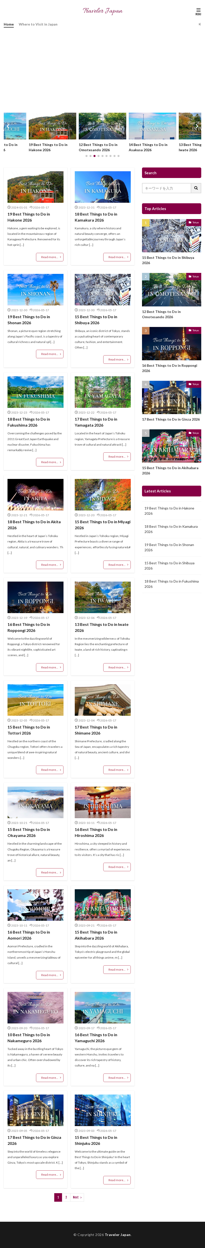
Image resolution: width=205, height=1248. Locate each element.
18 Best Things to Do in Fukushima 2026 (29, 422)
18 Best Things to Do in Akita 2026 (34, 524)
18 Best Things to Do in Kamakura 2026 (96, 217)
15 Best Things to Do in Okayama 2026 (29, 832)
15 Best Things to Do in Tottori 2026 (29, 730)
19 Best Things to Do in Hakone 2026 (29, 217)
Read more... (49, 257)
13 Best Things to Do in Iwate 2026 (148, 147)
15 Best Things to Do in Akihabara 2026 (96, 935)
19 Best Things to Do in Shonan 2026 (29, 319)
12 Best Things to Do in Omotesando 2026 (48, 147)
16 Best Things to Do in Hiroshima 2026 (96, 832)
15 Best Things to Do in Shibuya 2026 (96, 319)
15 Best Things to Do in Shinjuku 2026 (96, 1140)
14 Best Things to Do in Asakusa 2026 (98, 147)
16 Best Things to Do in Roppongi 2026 (29, 627)
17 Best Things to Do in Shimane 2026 (96, 730)
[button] (9, 126)
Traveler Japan (118, 1234)
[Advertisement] (102, 68)
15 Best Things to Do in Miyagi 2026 (102, 524)
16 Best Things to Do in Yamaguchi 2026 (96, 1037)
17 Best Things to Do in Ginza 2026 (34, 1140)
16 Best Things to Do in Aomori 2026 (29, 935)
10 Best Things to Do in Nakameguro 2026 (29, 1037)
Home (9, 24)
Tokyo (195, 222)
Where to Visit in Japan (38, 24)
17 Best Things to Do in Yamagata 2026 (96, 422)
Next (76, 1197)
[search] (196, 188)
